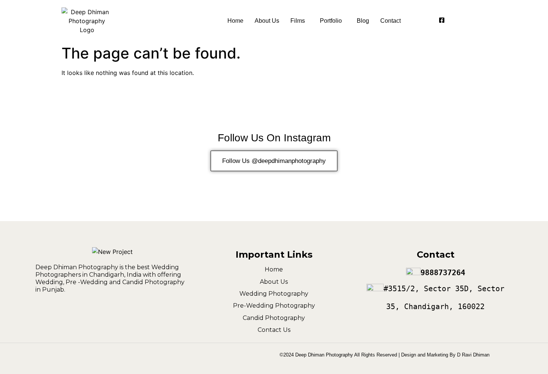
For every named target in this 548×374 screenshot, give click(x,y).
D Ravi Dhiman (473, 355)
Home (235, 21)
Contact (390, 21)
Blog (363, 21)
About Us (267, 21)
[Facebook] (442, 21)
